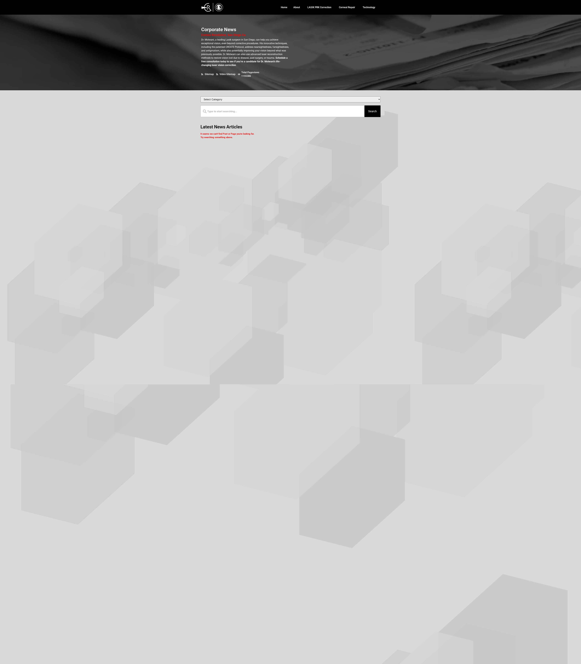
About (296, 7)
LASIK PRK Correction (319, 7)
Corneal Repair (347, 7)
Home (284, 7)
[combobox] (282, 111)
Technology (369, 7)
